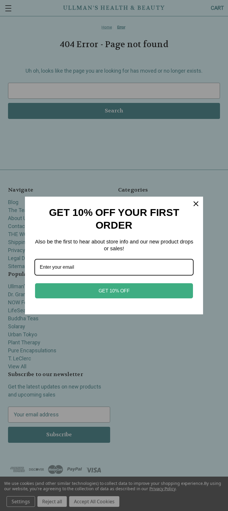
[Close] (196, 204)
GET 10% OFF (114, 290)
